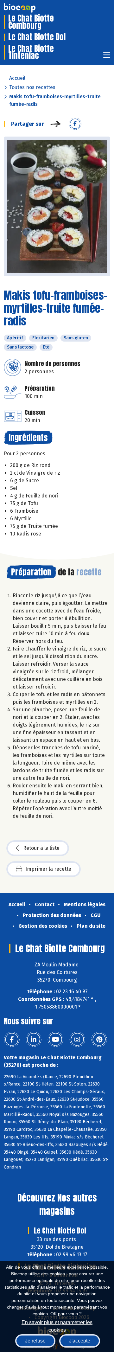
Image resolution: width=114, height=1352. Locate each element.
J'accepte (79, 1340)
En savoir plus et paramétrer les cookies (57, 1325)
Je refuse (35, 1340)
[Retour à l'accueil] (29, 8)
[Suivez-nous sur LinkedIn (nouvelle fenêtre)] (33, 1040)
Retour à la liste (41, 848)
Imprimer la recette (48, 869)
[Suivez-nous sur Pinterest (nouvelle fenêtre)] (99, 1040)
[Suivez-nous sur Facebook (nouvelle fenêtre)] (12, 1040)
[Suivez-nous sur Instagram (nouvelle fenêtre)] (77, 1040)
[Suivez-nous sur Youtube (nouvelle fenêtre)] (55, 1040)
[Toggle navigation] (106, 57)
